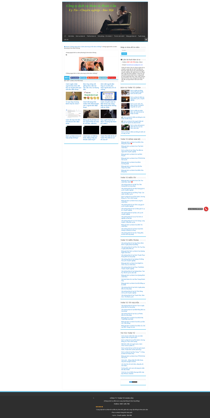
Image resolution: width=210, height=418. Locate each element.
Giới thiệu (71, 36)
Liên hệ (66, 39)
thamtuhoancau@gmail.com (134, 65)
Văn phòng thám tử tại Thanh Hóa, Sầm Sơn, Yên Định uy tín (132, 296)
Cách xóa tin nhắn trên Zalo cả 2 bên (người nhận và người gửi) (132, 336)
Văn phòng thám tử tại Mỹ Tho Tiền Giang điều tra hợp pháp (131, 185)
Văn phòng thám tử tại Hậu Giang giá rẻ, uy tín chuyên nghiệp (133, 189)
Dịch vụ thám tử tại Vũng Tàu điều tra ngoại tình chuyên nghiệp (132, 151)
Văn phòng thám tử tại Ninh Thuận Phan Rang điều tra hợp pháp (133, 255)
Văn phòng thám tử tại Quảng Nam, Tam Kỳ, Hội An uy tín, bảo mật (133, 272)
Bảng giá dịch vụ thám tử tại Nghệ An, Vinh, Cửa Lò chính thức (132, 264)
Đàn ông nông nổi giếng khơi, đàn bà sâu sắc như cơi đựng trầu (91, 86)
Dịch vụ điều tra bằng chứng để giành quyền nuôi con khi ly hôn (136, 92)
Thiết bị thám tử (91, 36)
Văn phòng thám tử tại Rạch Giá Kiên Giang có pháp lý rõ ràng (132, 229)
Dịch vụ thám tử (80, 36)
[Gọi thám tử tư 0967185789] (206, 209)
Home (67, 46)
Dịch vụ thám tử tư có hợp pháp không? (73, 137)
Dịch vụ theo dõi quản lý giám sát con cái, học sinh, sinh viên (137, 127)
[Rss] (93, 398)
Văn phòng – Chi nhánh (105, 36)
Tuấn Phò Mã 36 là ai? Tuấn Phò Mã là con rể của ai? (109, 137)
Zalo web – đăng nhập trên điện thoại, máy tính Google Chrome (132, 360)
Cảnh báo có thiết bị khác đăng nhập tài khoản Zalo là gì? (90, 137)
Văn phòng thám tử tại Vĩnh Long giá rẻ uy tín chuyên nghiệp (132, 205)
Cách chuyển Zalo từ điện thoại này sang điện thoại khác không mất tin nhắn (108, 104)
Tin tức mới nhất (119, 36)
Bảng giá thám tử (131, 36)
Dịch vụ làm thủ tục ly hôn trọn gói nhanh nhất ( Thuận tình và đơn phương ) (133, 348)
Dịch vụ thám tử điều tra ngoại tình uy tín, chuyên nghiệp (137, 98)
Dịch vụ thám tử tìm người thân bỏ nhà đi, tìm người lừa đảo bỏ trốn (132, 122)
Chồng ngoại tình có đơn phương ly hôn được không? (86, 46)
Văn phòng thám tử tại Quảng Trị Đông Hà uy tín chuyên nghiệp (132, 259)
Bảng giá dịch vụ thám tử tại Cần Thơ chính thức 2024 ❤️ (132, 181)
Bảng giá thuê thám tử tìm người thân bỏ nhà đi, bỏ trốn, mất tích (91, 121)
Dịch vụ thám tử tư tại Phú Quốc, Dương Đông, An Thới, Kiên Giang (133, 197)
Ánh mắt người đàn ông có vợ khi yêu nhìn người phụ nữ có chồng (108, 86)
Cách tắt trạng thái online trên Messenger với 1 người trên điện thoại (91, 104)
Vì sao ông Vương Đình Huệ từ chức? (72, 103)
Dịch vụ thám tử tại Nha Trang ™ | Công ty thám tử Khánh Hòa (133, 352)
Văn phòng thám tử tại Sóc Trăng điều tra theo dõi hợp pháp (132, 233)
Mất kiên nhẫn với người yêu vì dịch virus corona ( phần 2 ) (131, 344)
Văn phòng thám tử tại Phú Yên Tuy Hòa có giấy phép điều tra (133, 247)
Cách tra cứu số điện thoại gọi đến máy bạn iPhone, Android (132, 372)
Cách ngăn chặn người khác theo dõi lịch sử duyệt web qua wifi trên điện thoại (73, 86)
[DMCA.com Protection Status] (133, 382)
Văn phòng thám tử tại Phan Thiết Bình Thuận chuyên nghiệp (132, 268)
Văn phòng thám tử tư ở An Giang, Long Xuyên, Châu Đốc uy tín (133, 221)
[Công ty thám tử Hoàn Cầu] (105, 18)
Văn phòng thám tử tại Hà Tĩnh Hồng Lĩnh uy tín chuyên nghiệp (132, 292)
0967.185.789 (131, 62)
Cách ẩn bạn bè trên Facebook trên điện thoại (73, 121)
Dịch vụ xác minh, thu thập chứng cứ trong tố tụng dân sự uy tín (137, 105)
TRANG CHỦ (65, 36)
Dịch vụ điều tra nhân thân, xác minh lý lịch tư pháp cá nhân (137, 112)
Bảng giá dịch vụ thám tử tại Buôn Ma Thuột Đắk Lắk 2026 (132, 318)
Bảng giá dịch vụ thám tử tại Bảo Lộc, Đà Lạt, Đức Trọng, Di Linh (133, 326)
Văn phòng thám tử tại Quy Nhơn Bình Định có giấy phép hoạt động (132, 243)
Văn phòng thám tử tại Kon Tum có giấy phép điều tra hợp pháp (132, 306)
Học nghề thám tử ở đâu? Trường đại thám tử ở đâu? (108, 121)
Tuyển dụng (141, 36)
